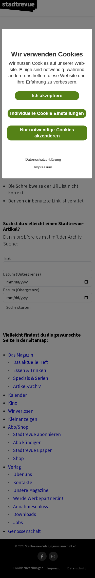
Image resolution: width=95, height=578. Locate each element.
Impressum (43, 167)
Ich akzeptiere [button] (47, 95)
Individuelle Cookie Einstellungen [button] (47, 113)
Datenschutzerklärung (43, 159)
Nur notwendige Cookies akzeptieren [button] (47, 133)
